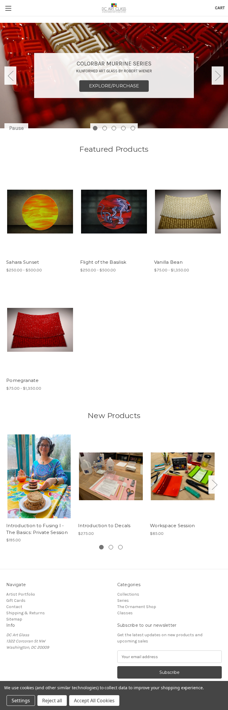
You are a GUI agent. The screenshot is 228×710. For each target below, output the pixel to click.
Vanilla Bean (168, 262)
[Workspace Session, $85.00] (183, 476)
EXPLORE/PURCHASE (114, 86)
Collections (128, 594)
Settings (21, 700)
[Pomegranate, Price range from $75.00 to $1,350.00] (40, 330)
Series (123, 600)
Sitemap (14, 619)
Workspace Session (172, 525)
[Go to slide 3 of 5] (114, 128)
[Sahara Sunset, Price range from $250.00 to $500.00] (40, 211)
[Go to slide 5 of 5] (133, 128)
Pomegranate (22, 380)
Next (218, 76)
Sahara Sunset (22, 262)
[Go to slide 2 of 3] (111, 547)
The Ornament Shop (136, 606)
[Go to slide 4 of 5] (123, 128)
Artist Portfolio (20, 594)
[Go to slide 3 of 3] (120, 547)
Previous (10, 76)
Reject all (52, 700)
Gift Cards (16, 600)
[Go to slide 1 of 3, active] (101, 547)
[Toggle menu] (8, 8)
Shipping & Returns (25, 612)
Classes (125, 612)
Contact (14, 606)
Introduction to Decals (104, 525)
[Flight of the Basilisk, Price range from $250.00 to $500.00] (114, 211)
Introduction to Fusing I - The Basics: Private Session (37, 529)
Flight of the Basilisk (103, 262)
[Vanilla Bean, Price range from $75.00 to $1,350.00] (188, 211)
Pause (16, 128)
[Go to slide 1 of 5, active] (95, 128)
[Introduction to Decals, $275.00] (111, 476)
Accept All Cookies (94, 700)
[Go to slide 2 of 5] (104, 128)
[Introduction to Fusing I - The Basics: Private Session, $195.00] (39, 476)
